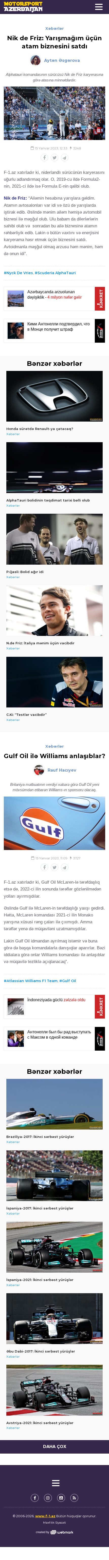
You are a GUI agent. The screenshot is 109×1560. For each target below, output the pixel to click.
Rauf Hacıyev (62, 770)
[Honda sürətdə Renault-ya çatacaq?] (54, 396)
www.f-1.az (45, 1516)
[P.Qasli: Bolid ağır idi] (54, 539)
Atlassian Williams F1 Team (32, 981)
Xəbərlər (54, 28)
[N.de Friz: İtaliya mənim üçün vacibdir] (54, 610)
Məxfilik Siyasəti (54, 1522)
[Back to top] (95, 1546)
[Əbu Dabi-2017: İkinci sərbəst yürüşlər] (54, 1318)
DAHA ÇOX (54, 1446)
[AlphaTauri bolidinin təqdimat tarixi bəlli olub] (54, 467)
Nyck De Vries (20, 273)
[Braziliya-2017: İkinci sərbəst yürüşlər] (54, 1104)
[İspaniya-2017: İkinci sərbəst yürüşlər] (54, 1175)
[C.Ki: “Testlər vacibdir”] (54, 682)
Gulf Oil (69, 981)
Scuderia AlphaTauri (57, 273)
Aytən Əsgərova (62, 60)
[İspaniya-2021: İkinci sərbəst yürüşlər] (54, 1247)
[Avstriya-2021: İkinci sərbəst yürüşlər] (54, 1390)
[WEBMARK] (54, 1532)
